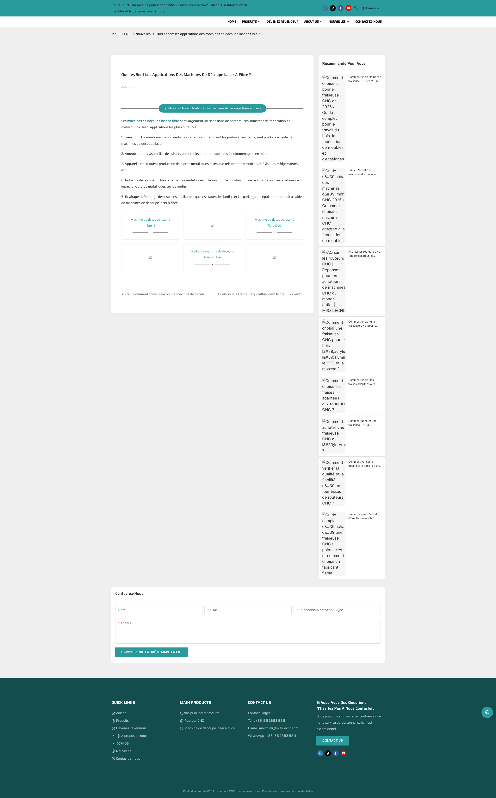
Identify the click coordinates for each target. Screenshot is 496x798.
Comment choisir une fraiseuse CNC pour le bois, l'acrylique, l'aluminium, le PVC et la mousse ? (363, 324)
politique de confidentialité (296, 791)
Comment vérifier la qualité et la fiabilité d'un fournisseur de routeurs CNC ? (363, 464)
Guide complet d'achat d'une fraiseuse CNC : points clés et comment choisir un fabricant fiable (364, 516)
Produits (122, 720)
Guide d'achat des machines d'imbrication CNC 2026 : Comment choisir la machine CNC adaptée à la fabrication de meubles (363, 172)
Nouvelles (143, 33)
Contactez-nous (127, 758)
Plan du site (269, 791)
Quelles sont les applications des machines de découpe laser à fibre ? (208, 33)
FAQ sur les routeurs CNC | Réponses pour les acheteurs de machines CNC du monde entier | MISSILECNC (364, 254)
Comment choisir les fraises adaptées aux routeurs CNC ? (361, 382)
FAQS (124, 743)
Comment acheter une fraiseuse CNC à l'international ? (362, 423)
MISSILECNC (120, 33)
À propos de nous (133, 735)
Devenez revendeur (130, 728)
